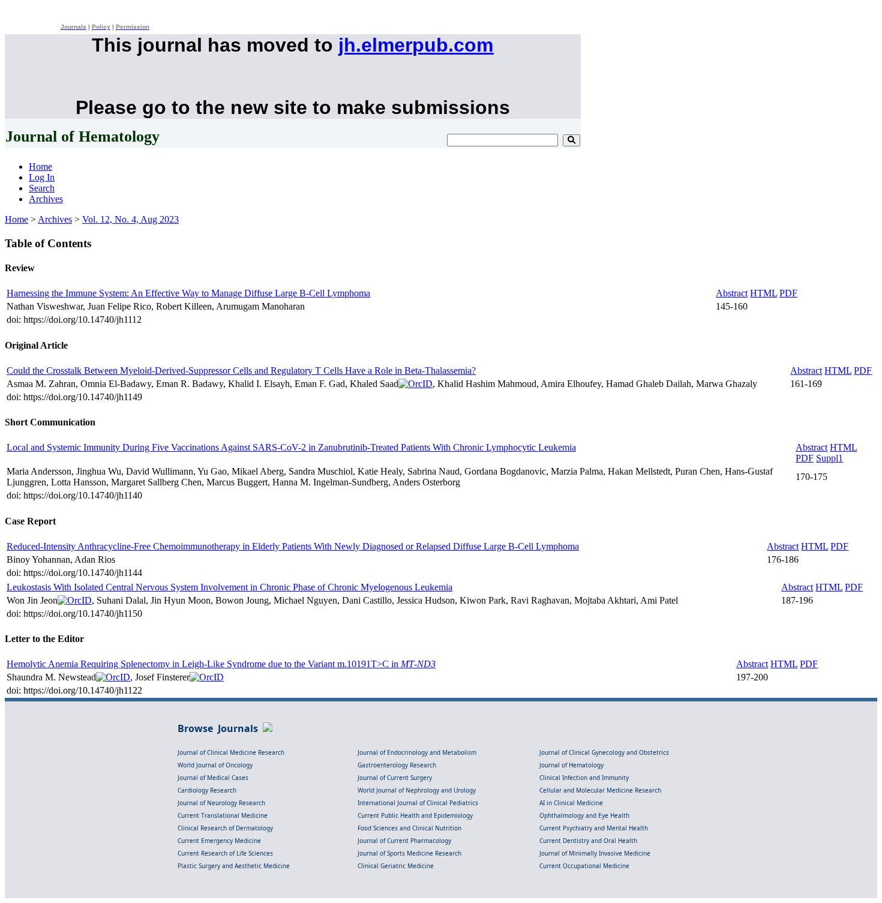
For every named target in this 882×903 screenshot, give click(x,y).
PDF (788, 293)
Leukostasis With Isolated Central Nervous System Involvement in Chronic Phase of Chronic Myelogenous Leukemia (229, 587)
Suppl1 (829, 458)
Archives (46, 199)
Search (42, 188)
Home (40, 166)
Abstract (732, 293)
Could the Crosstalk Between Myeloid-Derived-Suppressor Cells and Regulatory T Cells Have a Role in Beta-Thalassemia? (241, 370)
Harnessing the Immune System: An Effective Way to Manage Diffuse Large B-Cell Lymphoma (188, 293)
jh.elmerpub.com (415, 45)
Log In (42, 177)
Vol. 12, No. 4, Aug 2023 (130, 219)
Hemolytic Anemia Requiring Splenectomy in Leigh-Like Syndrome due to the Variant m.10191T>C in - (221, 664)
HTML (763, 293)
